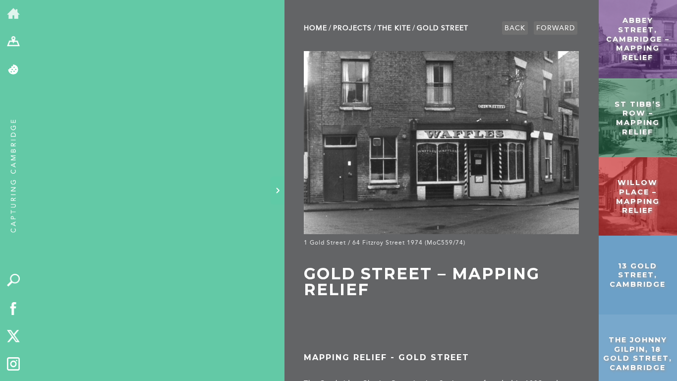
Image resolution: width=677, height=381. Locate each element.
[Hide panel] (277, 190)
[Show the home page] (13, 14)
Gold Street (442, 28)
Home (315, 28)
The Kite (394, 28)
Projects (352, 28)
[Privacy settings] (13, 70)
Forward (555, 28)
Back (515, 28)
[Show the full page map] (13, 42)
